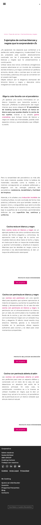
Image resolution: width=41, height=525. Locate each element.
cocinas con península (15, 298)
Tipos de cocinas (14, 34)
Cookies (5, 471)
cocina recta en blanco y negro (19, 230)
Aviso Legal (14, 471)
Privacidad (24, 471)
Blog (3, 490)
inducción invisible (29, 197)
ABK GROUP (7, 458)
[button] (4, 4)
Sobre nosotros (8, 453)
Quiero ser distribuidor (11, 483)
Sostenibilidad (7, 455)
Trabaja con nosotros (10, 463)
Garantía (5, 485)
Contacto (5, 493)
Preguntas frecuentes (10, 488)
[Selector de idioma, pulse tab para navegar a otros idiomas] (37, 4)
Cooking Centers (8, 460)
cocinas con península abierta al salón (22, 377)
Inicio (6, 34)
